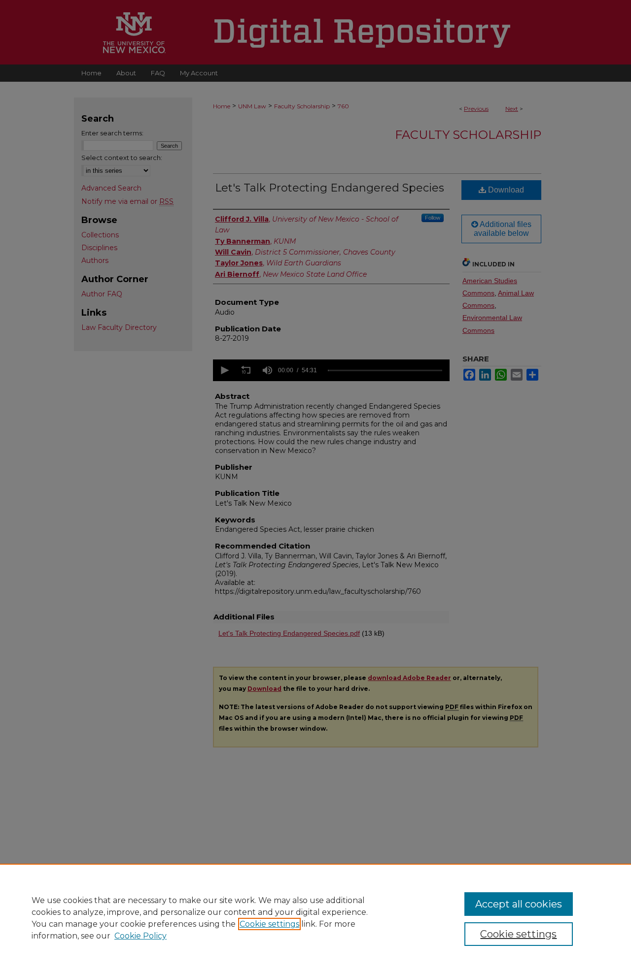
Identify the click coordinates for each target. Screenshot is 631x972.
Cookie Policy (140, 935)
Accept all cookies (518, 904)
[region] (315, 918)
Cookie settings (269, 924)
